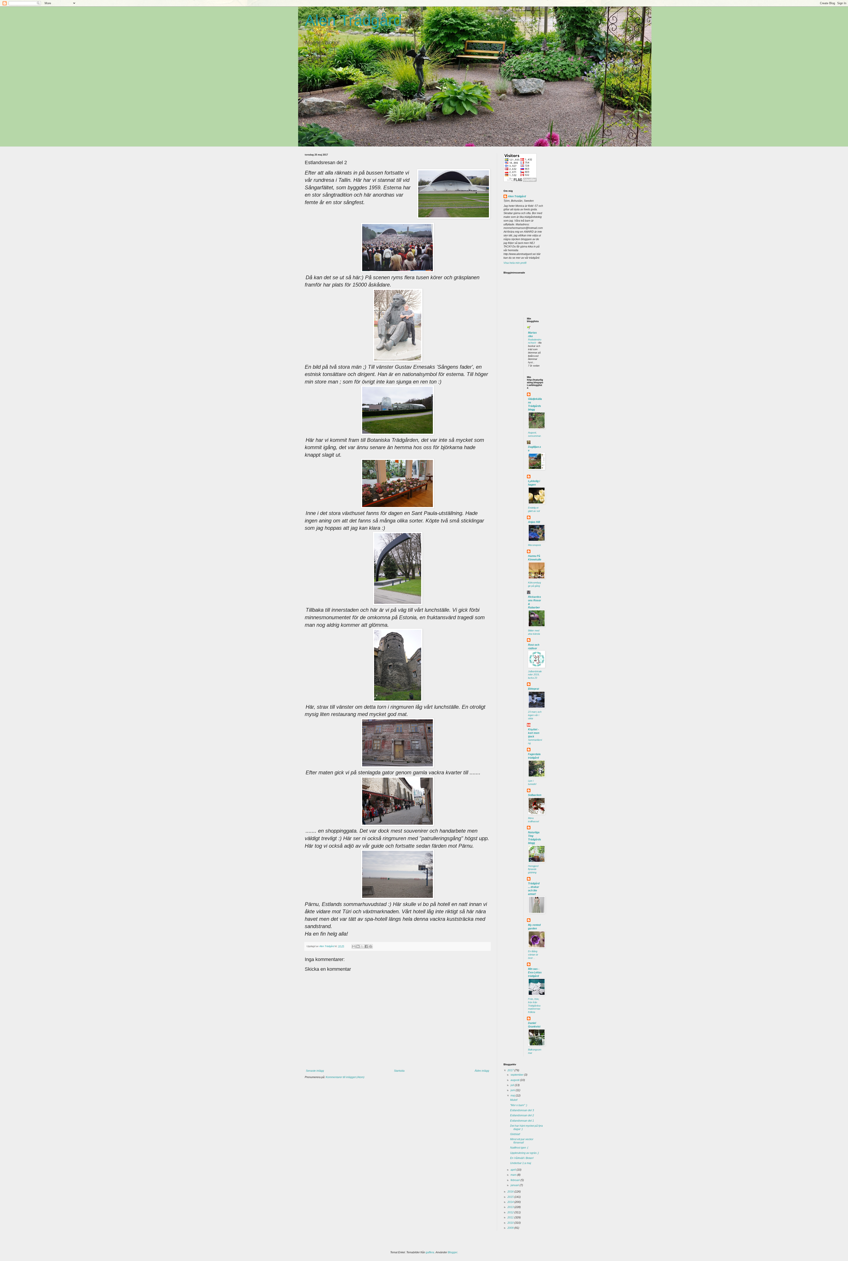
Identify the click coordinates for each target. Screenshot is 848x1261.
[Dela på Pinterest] (370, 946)
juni (513, 1090)
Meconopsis (534, 545)
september (517, 1074)
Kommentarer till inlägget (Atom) (345, 1077)
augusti (515, 1080)
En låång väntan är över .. (533, 954)
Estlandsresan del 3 (522, 1110)
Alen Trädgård (353, 20)
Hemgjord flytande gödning (533, 869)
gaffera (430, 1252)
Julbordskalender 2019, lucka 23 (535, 674)
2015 (510, 1196)
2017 (510, 1070)
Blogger (452, 1252)
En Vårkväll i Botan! (522, 1158)
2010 (510, 1222)
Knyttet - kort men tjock (533, 733)
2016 (510, 1191)
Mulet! (513, 1099)
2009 (510, 1227)
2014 (510, 1202)
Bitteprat (533, 688)
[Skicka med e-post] (354, 946)
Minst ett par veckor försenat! (521, 1141)
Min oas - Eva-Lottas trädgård (535, 972)
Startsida (399, 1070)
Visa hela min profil (515, 262)
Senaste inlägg (315, 1070)
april (514, 1169)
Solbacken (534, 795)
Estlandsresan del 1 (522, 1120)
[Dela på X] (362, 946)
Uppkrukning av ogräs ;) (524, 1153)
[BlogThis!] (358, 946)
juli (513, 1085)
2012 (510, 1212)
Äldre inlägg (482, 1070)
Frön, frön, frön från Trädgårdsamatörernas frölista (534, 1005)
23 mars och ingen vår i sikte (534, 715)
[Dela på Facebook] (366, 946)
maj (513, 1095)
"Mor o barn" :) (518, 1105)
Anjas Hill (534, 522)
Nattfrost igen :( (519, 1147)
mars (514, 1174)
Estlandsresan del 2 (522, 1115)
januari (515, 1185)
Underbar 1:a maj (520, 1163)
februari (516, 1180)
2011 (510, 1217)
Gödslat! (515, 1134)
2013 (510, 1207)
